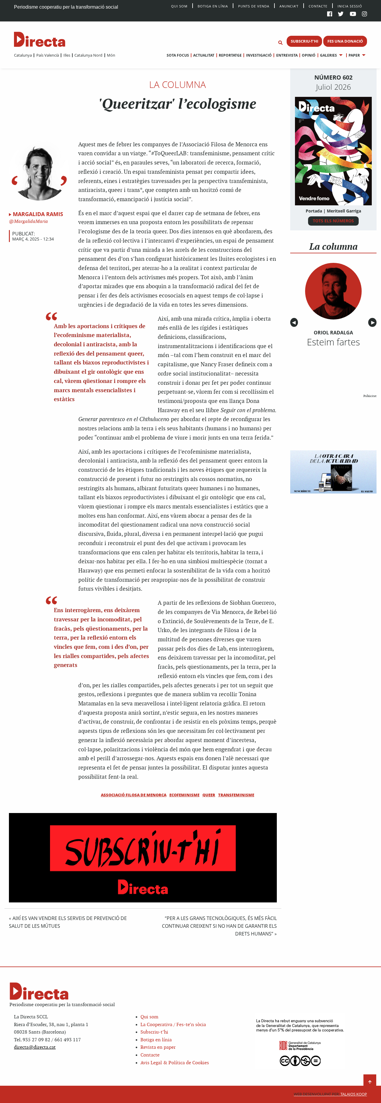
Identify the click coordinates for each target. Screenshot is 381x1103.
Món (111, 55)
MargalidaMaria (30, 221)
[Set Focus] (280, 43)
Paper (354, 55)
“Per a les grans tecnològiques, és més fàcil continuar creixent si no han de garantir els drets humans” (219, 926)
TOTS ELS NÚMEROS (333, 221)
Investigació (258, 55)
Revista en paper (158, 1047)
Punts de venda (253, 6)
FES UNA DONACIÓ (345, 41)
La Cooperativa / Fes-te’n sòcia (173, 1025)
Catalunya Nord (88, 55)
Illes (66, 55)
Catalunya (23, 55)
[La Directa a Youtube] (353, 14)
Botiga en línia (213, 6)
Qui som (149, 1017)
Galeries (328, 55)
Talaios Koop (330, 1094)
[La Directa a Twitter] (340, 14)
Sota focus (178, 55)
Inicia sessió (350, 6)
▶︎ (374, 322)
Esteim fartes (333, 342)
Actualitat (203, 55)
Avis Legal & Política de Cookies (174, 1063)
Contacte (318, 6)
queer (208, 795)
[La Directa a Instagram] (364, 14)
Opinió (309, 55)
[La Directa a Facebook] (329, 14)
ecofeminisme (184, 795)
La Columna (177, 84)
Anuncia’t (289, 6)
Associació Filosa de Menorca (133, 795)
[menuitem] (23, 55)
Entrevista (286, 55)
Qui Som (179, 6)
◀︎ (295, 322)
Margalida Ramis (38, 214)
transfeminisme (236, 795)
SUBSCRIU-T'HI (304, 41)
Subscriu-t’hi (154, 1032)
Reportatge (230, 55)
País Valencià (47, 55)
